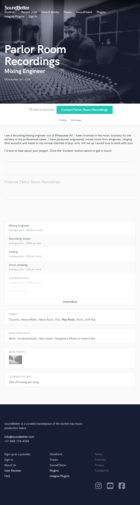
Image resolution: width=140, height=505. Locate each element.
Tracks (67, 12)
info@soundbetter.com (19, 437)
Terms (98, 454)
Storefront (56, 454)
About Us (10, 465)
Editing (13, 252)
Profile (63, 120)
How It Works (50, 12)
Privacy (99, 465)
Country (14, 319)
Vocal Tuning (17, 291)
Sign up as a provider (17, 454)
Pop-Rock (68, 319)
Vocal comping (18, 265)
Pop (57, 319)
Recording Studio (20, 239)
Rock (80, 319)
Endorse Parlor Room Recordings (32, 182)
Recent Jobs (29, 12)
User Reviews (12, 470)
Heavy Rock (45, 319)
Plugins (101, 12)
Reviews (76, 120)
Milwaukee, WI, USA (17, 79)
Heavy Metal (28, 319)
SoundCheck (84, 12)
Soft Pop (90, 319)
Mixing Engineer (19, 226)
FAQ (7, 476)
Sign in (33, 16)
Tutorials (100, 460)
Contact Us (102, 470)
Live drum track (18, 278)
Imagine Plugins (14, 16)
